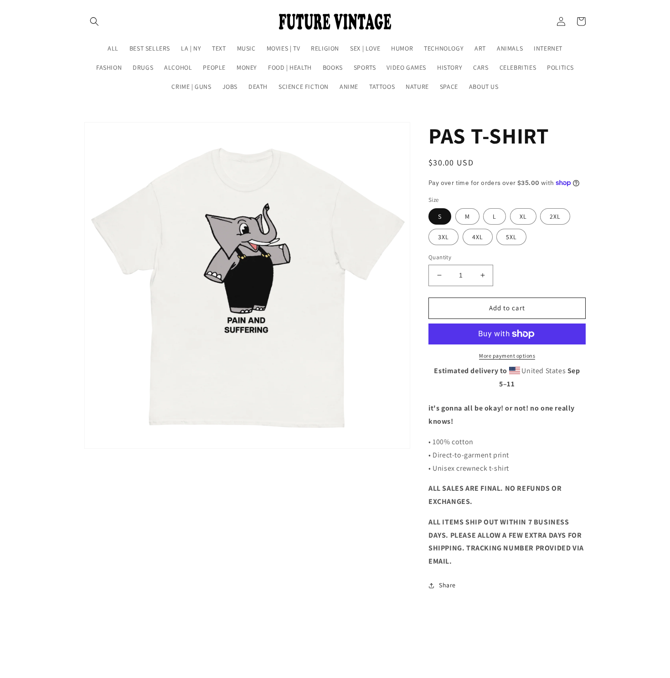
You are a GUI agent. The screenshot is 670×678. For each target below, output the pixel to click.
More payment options (507, 355)
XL (523, 216)
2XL (555, 216)
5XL (511, 237)
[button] (94, 21)
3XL (443, 237)
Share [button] (447, 585)
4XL (477, 237)
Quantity (439, 257)
